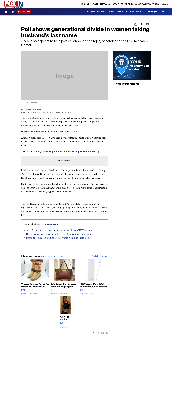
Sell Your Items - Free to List (52, 257)
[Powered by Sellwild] (104, 333)
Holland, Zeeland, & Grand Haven (121, 11)
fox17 (13, 12)
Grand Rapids (89, 11)
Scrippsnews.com (50, 224)
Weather (118, 4)
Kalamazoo (101, 11)
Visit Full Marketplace (100, 256)
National (105, 4)
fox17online (6, 12)
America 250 (141, 11)
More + (163, 11)
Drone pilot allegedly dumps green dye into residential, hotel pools (58, 237)
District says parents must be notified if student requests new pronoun (59, 233)
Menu (83, 4)
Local (95, 4)
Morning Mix (153, 11)
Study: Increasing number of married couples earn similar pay (67, 151)
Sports (129, 4)
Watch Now (159, 4)
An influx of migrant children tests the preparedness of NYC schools (59, 230)
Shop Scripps (143, 4)
